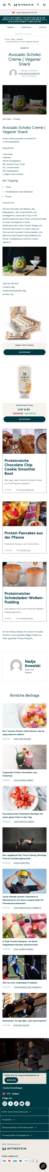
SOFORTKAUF (24, 352)
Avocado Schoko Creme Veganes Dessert (22, 42)
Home (7, 39)
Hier (29, 635)
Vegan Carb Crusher (13, 174)
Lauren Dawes (26, 618)
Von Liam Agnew (22, 739)
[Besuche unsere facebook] (10, 1103)
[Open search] (10, 5)
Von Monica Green (24, 822)
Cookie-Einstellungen (12, 1088)
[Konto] (38, 4)
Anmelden (11, 1080)
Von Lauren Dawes (23, 780)
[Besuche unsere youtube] (22, 1103)
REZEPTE (24, 48)
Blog (13, 39)
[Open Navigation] (4, 5)
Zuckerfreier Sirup (15, 164)
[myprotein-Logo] (23, 5)
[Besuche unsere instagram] (4, 1103)
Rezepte (20, 39)
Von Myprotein (22, 863)
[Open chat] (27, 1103)
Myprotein (26, 550)
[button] (43, 1166)
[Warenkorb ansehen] (44, 5)
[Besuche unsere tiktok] (16, 1103)
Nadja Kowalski (32, 663)
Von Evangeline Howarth (27, 908)
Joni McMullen (27, 490)
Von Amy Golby (21, 1025)
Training (10, 27)
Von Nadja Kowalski (29, 74)
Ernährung (26, 27)
